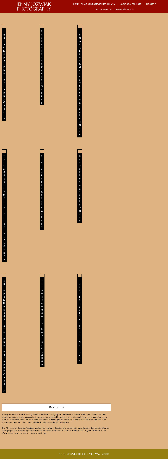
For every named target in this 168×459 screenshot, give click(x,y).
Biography (151, 4)
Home (76, 4)
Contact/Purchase (124, 9)
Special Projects (104, 9)
